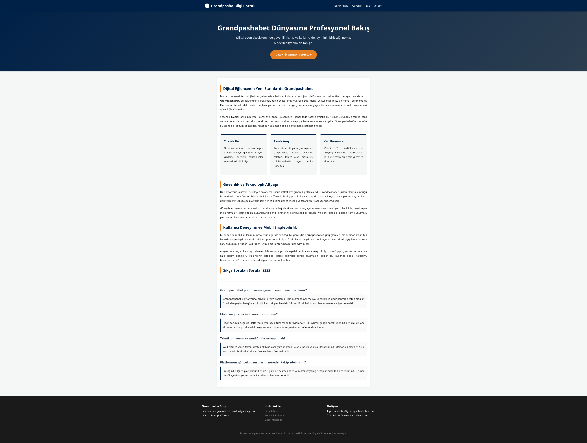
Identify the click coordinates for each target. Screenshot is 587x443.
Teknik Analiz (341, 5)
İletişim (378, 5)
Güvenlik (357, 5)
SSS (368, 5)
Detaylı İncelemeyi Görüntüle (294, 54)
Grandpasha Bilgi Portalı (233, 5)
